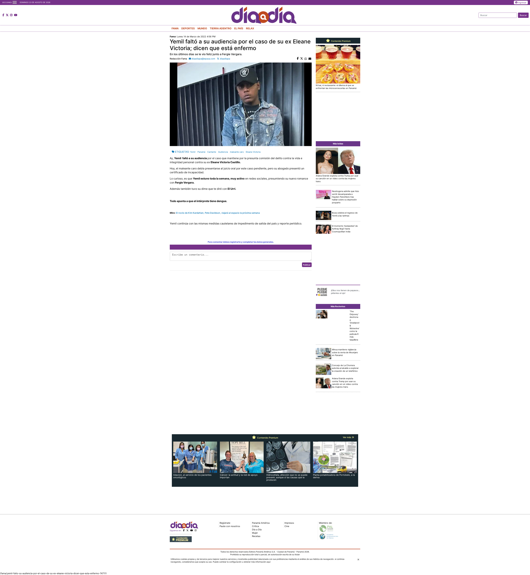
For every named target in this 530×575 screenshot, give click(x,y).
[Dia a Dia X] (7, 15)
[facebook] (184, 530)
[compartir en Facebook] (297, 58)
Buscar (523, 15)
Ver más (347, 437)
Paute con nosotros (230, 526)
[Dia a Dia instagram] (11, 15)
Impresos (289, 522)
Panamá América (261, 522)
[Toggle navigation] (15, 2)
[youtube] (191, 530)
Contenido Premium (341, 41)
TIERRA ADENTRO (220, 28)
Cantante (211, 152)
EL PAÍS (238, 28)
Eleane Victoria (253, 152)
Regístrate (225, 522)
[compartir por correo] (310, 58)
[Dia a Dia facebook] (3, 15)
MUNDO (202, 28)
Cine (286, 526)
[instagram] (196, 530)
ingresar (522, 2)
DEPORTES (188, 28)
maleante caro (237, 152)
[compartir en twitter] (302, 58)
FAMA (175, 28)
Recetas (256, 536)
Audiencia (223, 152)
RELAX (250, 28)
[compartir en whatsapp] (306, 58)
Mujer (255, 532)
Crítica (255, 526)
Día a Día (257, 529)
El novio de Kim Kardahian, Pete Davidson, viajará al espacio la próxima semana (218, 212)
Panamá (201, 152)
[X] (187, 530)
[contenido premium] (181, 539)
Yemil (192, 152)
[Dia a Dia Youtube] (15, 15)
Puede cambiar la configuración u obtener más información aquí (241, 562)
